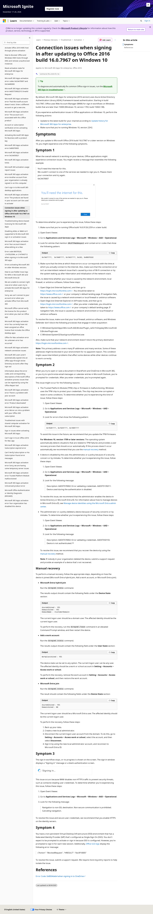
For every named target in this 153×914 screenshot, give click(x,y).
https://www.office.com (50, 294)
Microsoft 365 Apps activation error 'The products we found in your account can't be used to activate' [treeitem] (16, 199)
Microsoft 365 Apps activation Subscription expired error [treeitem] (16, 446)
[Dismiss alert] (148, 5)
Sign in (147, 21)
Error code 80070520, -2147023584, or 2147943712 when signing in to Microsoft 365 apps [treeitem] (16, 255)
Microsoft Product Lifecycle (74, 28)
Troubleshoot (66, 40)
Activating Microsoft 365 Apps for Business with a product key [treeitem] (17, 138)
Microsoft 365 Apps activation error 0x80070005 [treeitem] (16, 146)
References (128, 47)
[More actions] (115, 40)
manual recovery (90, 449)
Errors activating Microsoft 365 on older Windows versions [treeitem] (17, 266)
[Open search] (141, 21)
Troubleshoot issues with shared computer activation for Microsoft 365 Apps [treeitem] (17, 423)
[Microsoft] (4, 20)
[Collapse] (30, 38)
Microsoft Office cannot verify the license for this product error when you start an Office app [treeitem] (17, 312)
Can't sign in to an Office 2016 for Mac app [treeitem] (17, 439)
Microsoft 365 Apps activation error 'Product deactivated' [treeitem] (16, 401)
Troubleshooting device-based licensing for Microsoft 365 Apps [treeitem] (17, 224)
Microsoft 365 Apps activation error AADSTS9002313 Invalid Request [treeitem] (16, 91)
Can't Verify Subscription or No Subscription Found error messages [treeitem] (17, 455)
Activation (78, 40)
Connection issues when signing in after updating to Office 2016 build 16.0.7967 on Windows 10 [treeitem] (17, 212)
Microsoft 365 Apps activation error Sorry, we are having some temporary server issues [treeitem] (17, 465)
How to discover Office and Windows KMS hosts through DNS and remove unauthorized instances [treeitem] (17, 59)
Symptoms (128, 44)
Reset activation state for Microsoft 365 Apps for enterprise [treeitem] (15, 71)
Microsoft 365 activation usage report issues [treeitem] (17, 168)
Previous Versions (51, 40)
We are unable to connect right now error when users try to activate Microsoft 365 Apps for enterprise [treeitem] (17, 286)
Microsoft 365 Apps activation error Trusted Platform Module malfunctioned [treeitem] (17, 476)
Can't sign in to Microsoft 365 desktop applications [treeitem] (16, 188)
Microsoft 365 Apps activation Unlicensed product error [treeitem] (16, 484)
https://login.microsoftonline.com (55, 290)
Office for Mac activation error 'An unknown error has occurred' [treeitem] (17, 340)
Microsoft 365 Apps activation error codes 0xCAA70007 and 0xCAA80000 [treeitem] (16, 81)
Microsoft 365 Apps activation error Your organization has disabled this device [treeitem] (16, 503)
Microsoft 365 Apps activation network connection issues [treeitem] (16, 349)
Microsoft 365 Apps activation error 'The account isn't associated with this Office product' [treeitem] (16, 116)
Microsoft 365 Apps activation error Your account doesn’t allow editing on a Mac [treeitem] (16, 244)
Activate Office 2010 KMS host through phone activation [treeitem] (17, 49)
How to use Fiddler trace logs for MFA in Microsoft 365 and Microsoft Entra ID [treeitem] (16, 275)
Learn (38, 40)
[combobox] (16, 42)
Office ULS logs (92, 844)
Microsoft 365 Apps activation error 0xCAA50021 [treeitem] (16, 154)
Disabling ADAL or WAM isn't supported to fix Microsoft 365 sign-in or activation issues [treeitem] (17, 234)
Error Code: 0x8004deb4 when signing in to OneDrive (60, 876)
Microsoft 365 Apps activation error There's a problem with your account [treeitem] (16, 393)
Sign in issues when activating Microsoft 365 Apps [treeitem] (17, 432)
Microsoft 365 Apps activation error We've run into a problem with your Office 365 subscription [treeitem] (17, 411)
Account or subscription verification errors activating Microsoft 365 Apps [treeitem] (16, 128)
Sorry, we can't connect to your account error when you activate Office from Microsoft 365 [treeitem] (17, 299)
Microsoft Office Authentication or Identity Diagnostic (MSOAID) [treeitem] (17, 493)
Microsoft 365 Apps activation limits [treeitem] (16, 161)
